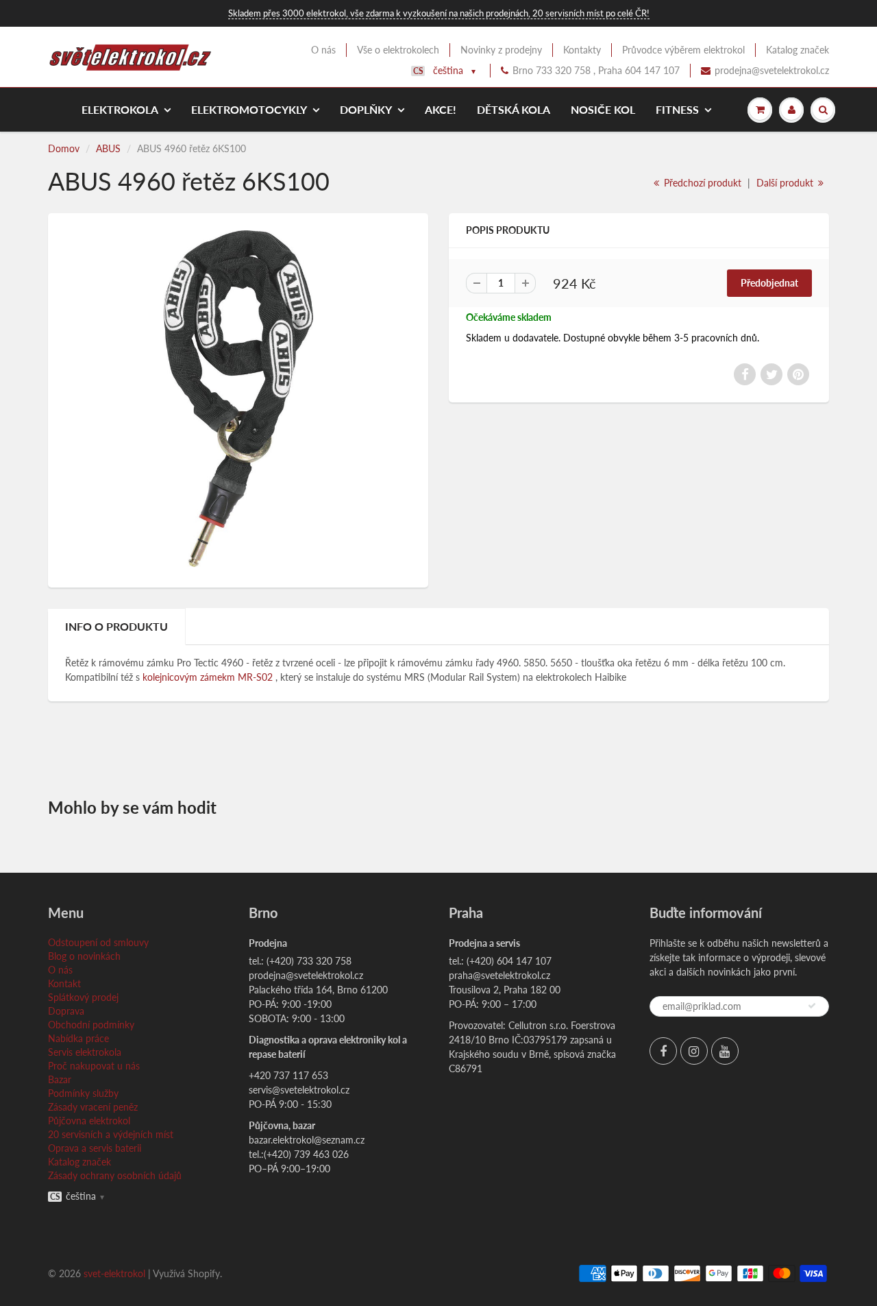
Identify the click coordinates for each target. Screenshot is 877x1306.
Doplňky (366, 109)
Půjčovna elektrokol (89, 1120)
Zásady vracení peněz (93, 1107)
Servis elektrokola (84, 1052)
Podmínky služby (83, 1093)
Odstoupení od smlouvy (98, 942)
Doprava (66, 1011)
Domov (63, 148)
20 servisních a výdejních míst (110, 1134)
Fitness (677, 109)
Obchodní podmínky (91, 1024)
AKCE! (440, 109)
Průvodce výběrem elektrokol (683, 50)
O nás (323, 50)
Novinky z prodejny (501, 50)
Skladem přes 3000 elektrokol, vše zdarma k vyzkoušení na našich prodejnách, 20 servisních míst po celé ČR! (439, 13)
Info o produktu (116, 626)
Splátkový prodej (83, 997)
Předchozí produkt (701, 183)
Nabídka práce (78, 1038)
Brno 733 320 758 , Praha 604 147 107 (596, 70)
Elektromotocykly (249, 109)
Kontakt (64, 983)
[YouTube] (725, 1051)
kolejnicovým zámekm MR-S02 (209, 677)
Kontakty (582, 50)
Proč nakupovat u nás (94, 1066)
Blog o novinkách (84, 956)
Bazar (59, 1079)
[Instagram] (694, 1051)
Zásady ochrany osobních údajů (115, 1175)
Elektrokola (120, 109)
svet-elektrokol (114, 1273)
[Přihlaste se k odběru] (812, 1006)
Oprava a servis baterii (94, 1148)
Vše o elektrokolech (398, 50)
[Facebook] (663, 1051)
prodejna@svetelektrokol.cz (772, 70)
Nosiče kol (603, 109)
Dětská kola (513, 109)
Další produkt (786, 183)
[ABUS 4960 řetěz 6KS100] (238, 398)
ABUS (108, 148)
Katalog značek (797, 50)
